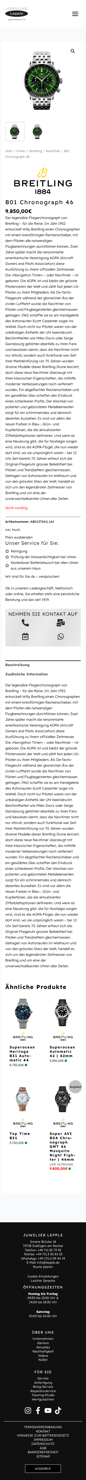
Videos (43, 1355)
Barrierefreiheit (43, 1452)
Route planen (43, 1267)
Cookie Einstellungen (43, 1276)
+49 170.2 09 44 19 (51, 1258)
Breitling (35, 151)
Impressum (43, 1440)
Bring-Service (43, 1387)
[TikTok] (58, 1410)
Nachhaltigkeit (43, 1351)
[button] (73, 51)
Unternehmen (43, 1339)
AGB (43, 1448)
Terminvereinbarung (43, 1427)
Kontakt (43, 1431)
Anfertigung (43, 1382)
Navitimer (53, 151)
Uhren (21, 151)
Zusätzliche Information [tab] (26, 674)
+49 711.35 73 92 (49, 1250)
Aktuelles (43, 1347)
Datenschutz (43, 1444)
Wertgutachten (43, 1399)
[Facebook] (38, 1410)
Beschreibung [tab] (17, 665)
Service (43, 1378)
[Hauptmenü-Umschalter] (75, 14)
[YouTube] (48, 1410)
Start (8, 151)
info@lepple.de (48, 1262)
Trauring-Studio (43, 1395)
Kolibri (43, 1360)
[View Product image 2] (37, 131)
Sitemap (43, 1456)
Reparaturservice (43, 1391)
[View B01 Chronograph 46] (14, 131)
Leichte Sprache (43, 1280)
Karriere (43, 1343)
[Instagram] (28, 1410)
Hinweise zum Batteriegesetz (43, 1435)
